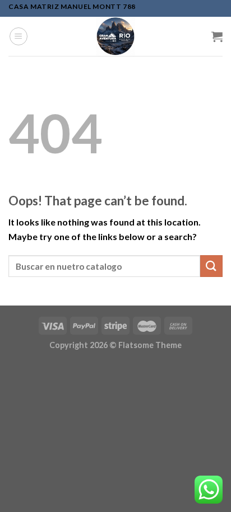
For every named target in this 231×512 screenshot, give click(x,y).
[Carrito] (217, 36)
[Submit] (211, 266)
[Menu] (18, 36)
